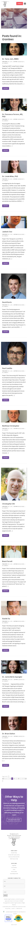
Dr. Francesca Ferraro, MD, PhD (12, 115)
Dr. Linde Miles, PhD (10, 176)
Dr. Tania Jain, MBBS (10, 59)
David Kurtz (7, 302)
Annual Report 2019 (14, 873)
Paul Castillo (7, 368)
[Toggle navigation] (25, 3)
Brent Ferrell (7, 561)
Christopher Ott (8, 503)
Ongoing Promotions (14, 820)
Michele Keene (21, 234)
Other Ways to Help (14, 859)
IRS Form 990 (14, 871)
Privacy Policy (7, 908)
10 (18, 778)
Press (14, 869)
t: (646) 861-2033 (19, 908)
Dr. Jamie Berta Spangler (12, 677)
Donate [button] (20, 3)
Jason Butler (21, 61)
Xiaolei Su (6, 618)
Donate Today (14, 853)
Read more (5, 88)
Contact (13, 908)
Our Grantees (14, 867)
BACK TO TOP (14, 924)
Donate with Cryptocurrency (14, 855)
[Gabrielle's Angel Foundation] (5, 4)
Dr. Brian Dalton (8, 733)
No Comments (5, 63)
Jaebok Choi (7, 231)
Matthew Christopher (10, 426)
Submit (5, 895)
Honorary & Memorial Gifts (14, 857)
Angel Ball (14, 865)
